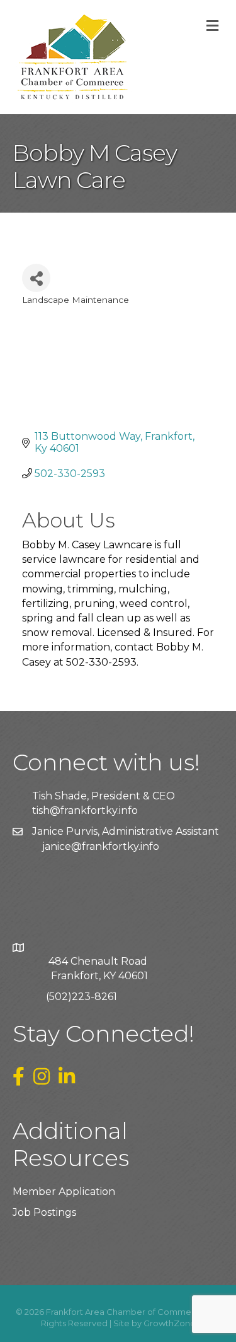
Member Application (64, 1192)
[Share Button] (36, 278)
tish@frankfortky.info (85, 810)
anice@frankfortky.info (102, 846)
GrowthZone (169, 1323)
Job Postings (44, 1212)
